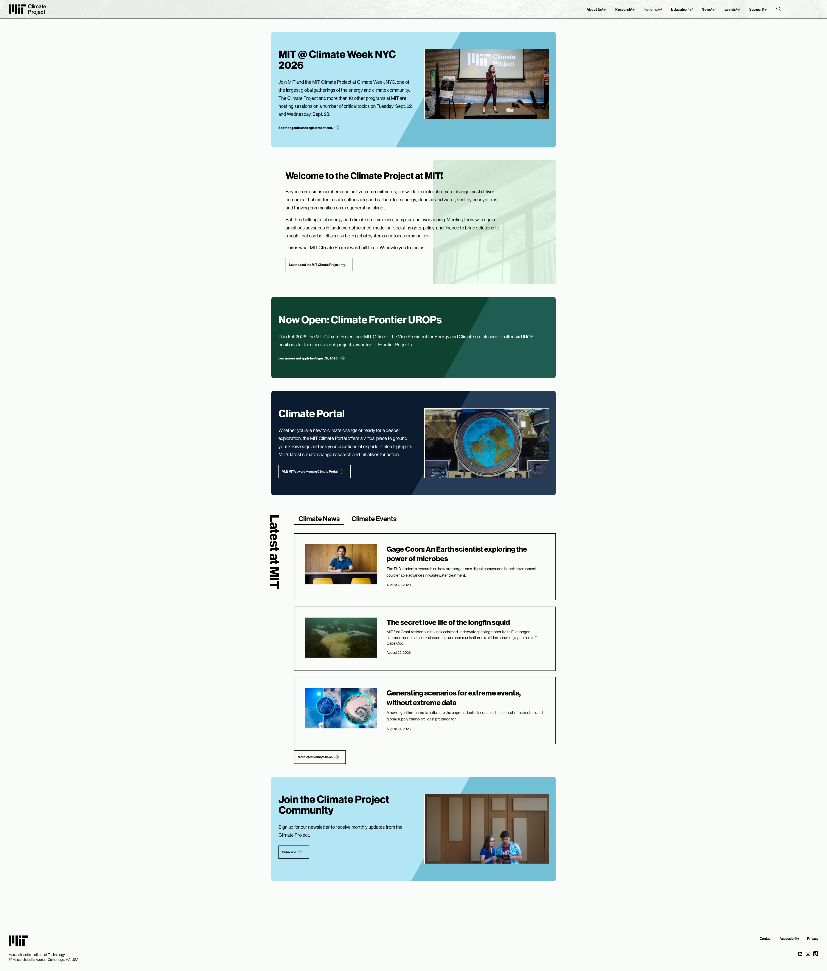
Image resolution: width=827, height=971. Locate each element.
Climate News (319, 518)
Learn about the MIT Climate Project (314, 265)
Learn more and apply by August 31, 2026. (308, 358)
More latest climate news (315, 757)
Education (679, 9)
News (706, 9)
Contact (765, 938)
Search (778, 9)
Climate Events (374, 518)
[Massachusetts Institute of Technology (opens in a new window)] (18, 940)
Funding (651, 9)
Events (730, 9)
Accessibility (789, 938)
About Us (594, 9)
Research (623, 9)
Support (756, 9)
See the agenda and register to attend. (305, 128)
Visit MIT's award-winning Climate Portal (309, 471)
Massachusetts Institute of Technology (37, 954)
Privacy (812, 938)
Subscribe (289, 852)
